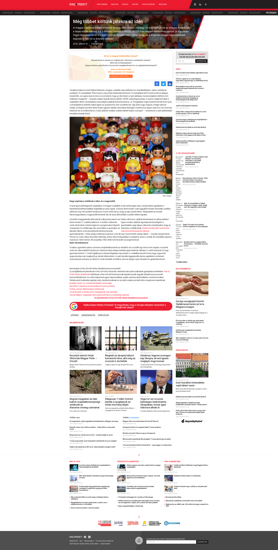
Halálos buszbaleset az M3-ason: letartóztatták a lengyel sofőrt (93, 447)
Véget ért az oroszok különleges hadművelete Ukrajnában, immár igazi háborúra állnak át (153, 403)
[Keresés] (205, 4)
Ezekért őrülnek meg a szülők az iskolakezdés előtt (190, 487)
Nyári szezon (103, 315)
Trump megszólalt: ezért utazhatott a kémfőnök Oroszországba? (93, 441)
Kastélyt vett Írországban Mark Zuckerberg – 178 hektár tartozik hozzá (196, 244)
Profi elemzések (148, 4)
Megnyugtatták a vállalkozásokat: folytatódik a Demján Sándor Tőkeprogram (191, 403)
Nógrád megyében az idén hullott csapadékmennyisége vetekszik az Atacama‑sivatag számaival (85, 403)
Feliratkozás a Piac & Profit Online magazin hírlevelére (165, 539)
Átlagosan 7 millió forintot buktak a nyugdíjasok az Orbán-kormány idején (119, 402)
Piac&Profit (97, 44)
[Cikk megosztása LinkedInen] (170, 83)
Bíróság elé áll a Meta (173, 497)
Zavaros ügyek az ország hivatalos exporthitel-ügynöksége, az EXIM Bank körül (192, 79)
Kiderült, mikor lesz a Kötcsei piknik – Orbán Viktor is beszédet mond (92, 428)
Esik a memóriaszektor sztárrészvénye (85, 508)
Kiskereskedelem (88, 315)
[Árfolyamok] (200, 4)
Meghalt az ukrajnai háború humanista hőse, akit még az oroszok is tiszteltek (120, 358)
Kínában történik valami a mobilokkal (187, 476)
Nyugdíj (125, 4)
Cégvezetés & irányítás (128, 461)
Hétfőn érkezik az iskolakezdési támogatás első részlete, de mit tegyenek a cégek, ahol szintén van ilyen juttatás (139, 501)
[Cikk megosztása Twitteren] (163, 83)
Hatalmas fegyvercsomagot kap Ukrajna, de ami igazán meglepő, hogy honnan (155, 358)
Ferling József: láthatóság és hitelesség (87, 289)
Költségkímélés (183, 269)
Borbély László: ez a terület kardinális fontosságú (91, 283)
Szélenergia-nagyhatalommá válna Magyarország (188, 331)
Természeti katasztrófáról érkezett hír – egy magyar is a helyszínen (147, 445)
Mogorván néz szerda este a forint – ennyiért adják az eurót (91, 435)
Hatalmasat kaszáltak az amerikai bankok (191, 127)
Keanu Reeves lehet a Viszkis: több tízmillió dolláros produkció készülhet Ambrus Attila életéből (195, 180)
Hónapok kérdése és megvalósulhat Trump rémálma (142, 427)
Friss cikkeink (102, 4)
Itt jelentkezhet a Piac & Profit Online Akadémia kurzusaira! (121, 298)
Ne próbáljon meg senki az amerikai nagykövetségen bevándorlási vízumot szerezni (190, 88)
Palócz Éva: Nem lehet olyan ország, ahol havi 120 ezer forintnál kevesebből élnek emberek (190, 412)
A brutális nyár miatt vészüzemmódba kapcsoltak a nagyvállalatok (140, 487)
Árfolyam (163, 4)
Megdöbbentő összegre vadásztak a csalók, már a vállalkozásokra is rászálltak (89, 503)
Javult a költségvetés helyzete (187, 106)
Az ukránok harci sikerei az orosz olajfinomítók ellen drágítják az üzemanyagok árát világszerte (188, 98)
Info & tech (75, 461)
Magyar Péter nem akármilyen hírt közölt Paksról (141, 421)
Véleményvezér (77, 323)
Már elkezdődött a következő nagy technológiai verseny (96, 477)
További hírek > (182, 262)
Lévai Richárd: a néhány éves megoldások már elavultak (93, 292)
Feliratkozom (201, 61)
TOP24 (75, 418)
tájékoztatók (84, 544)
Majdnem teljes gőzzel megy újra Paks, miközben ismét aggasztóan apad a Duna (191, 134)
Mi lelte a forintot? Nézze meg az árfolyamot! (139, 433)
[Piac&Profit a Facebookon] (85, 537)
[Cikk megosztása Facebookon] (157, 83)
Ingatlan (114, 4)
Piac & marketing (172, 461)
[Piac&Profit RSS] (89, 537)
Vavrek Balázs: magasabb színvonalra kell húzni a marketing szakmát (99, 295)
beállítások (94, 544)
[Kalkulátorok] (195, 4)
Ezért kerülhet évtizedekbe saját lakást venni (192, 73)
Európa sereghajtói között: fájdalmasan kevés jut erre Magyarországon (190, 304)
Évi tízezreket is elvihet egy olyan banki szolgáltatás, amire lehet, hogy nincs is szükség (190, 322)
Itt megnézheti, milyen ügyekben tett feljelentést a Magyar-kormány (94, 421)
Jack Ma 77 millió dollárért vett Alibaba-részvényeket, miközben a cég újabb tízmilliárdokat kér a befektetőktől (196, 160)
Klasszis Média (105, 544)
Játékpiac (75, 315)
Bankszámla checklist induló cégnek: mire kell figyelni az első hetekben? (143, 477)
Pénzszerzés (182, 350)
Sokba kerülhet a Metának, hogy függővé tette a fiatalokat (190, 142)
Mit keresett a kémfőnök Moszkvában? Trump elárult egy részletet (147, 439)
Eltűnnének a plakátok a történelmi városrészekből (184, 501)
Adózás (135, 4)
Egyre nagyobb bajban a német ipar (130, 506)
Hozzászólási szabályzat (104, 541)
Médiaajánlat (89, 541)
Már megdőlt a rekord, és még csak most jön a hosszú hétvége (192, 339)
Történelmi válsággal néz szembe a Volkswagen (135, 497)
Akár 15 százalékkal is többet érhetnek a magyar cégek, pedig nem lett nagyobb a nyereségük (195, 205)
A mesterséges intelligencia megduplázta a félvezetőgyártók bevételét (191, 120)
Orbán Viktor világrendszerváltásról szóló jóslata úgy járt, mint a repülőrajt (191, 112)
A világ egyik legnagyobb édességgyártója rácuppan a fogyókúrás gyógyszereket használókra (94, 488)
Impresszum (74, 541)
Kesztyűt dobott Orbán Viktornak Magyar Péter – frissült (83, 358)
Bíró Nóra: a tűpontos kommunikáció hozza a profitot (92, 286)
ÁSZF (81, 541)
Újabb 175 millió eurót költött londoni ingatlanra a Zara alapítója (195, 225)
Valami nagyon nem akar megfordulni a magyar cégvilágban (144, 466)
